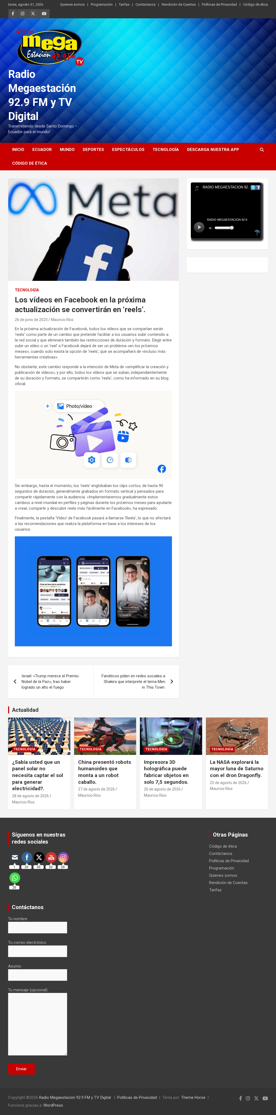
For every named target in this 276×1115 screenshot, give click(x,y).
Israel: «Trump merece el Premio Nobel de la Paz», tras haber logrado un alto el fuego (50, 682)
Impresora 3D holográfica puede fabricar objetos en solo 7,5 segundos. (166, 772)
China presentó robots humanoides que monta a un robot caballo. (104, 772)
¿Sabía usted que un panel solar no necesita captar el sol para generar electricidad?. (37, 775)
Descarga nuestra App (213, 149)
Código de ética (255, 4)
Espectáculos (128, 149)
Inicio (18, 149)
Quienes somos (72, 4)
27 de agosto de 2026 (96, 789)
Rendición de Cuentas (179, 4)
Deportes (93, 149)
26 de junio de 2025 (31, 319)
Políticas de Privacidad (219, 4)
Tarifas (124, 4)
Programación (102, 4)
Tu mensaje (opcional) (27, 990)
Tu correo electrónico (27, 942)
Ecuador (42, 149)
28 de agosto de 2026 (30, 796)
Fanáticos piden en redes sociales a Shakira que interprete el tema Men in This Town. (133, 682)
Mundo (67, 149)
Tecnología (166, 149)
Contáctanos (146, 4)
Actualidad (25, 710)
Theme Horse (193, 1097)
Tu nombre (17, 918)
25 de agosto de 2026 (228, 783)
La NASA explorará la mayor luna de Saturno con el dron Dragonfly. (236, 768)
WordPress (53, 1105)
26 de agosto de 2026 (162, 789)
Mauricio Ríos (62, 319)
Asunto (14, 966)
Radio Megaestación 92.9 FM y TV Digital (75, 1097)
